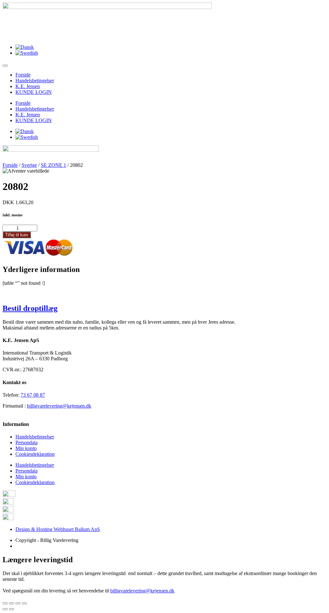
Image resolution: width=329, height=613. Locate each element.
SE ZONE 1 (53, 165)
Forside (23, 74)
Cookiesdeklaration (35, 454)
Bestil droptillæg (30, 308)
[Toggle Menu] (5, 66)
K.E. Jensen (27, 86)
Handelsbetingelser (34, 80)
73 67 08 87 (33, 395)
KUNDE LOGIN (33, 92)
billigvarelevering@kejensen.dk (59, 406)
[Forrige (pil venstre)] (5, 609)
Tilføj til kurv (16, 234)
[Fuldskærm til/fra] (18, 603)
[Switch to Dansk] (24, 47)
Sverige (29, 165)
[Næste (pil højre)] (11, 609)
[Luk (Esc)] (5, 603)
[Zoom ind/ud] (24, 603)
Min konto (26, 448)
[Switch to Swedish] (26, 53)
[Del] (11, 603)
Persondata (26, 442)
